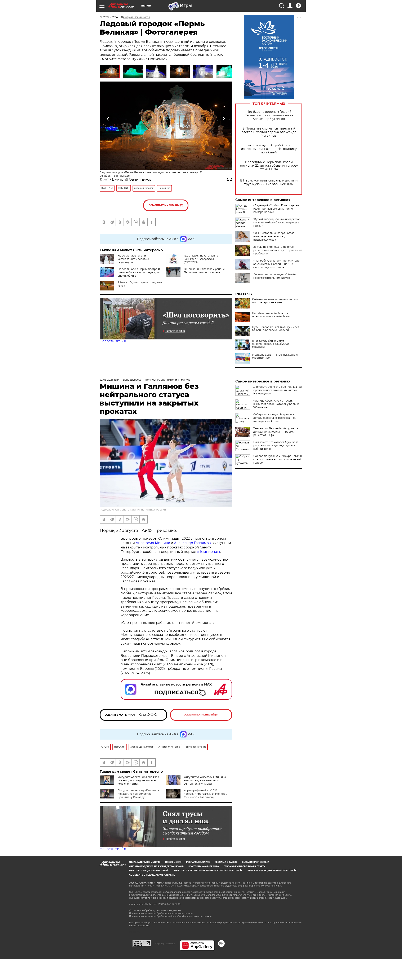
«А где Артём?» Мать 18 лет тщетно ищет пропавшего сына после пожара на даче (276, 209)
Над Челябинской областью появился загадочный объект (271, 315)
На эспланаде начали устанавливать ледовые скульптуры (133, 259)
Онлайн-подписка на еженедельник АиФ (156, 866)
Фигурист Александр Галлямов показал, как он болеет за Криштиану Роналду (138, 794)
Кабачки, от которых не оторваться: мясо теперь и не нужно (275, 301)
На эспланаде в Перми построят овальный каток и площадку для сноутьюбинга (139, 272)
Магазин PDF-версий (255, 862)
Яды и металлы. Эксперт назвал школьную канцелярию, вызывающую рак (274, 236)
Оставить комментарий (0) (166, 205)
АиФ (106, 179)
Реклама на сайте (198, 862)
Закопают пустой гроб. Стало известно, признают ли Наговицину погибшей (269, 149)
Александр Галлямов (192, 543)
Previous (108, 118)
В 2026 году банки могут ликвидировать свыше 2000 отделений (270, 344)
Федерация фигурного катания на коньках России (133, 509)
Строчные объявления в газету (244, 866)
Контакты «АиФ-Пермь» (203, 866)
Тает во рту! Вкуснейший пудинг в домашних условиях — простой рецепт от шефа (275, 432)
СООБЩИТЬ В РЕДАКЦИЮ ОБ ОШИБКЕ (152, 874)
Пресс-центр (173, 862)
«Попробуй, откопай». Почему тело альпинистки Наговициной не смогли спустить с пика (276, 264)
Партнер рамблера (165, 943)
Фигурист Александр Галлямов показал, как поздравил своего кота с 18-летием (138, 780)
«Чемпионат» (208, 552)
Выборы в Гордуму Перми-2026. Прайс (272, 870)
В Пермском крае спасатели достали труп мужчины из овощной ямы (269, 182)
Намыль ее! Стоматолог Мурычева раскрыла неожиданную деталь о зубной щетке (275, 445)
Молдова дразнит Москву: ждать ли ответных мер (275, 356)
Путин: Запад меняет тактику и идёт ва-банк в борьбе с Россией (275, 329)
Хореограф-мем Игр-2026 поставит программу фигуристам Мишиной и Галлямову (205, 794)
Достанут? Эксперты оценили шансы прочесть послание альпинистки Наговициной (277, 390)
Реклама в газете (226, 862)
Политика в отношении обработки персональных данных (161, 913)
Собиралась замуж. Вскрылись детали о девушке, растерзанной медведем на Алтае (274, 418)
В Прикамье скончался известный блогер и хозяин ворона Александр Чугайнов (268, 132)
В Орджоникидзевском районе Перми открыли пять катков (204, 270)
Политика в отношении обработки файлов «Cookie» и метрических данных (170, 916)
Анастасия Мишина (153, 543)
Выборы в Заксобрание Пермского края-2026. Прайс (208, 870)
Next (224, 118)
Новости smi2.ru (114, 341)
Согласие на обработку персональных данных (155, 910)
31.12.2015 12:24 (109, 17)
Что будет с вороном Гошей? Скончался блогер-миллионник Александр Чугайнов (269, 115)
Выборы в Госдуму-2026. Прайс (149, 870)
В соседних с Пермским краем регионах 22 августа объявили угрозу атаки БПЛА (269, 165)
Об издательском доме (144, 862)
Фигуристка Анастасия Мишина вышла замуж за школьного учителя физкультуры (205, 780)
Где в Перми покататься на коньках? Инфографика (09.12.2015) (201, 259)
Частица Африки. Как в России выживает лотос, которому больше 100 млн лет (276, 404)
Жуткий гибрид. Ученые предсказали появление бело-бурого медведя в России (277, 222)
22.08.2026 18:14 (110, 379)
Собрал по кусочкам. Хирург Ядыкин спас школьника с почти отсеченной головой (277, 459)
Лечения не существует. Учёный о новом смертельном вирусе (275, 276)
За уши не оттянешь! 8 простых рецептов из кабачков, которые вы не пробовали (277, 250)
